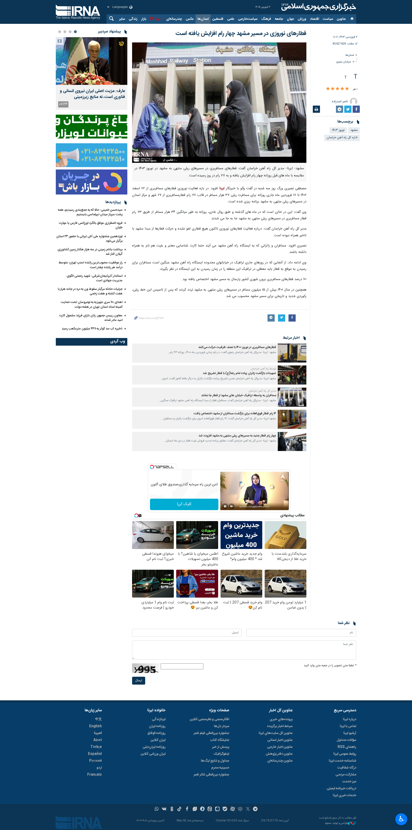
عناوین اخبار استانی (280, 740)
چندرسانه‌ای (174, 19)
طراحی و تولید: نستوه (336, 823)
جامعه (279, 19)
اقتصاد (314, 19)
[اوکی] (172, 809)
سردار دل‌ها (221, 726)
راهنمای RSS (347, 747)
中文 (98, 719)
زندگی (133, 19)
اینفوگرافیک (221, 754)
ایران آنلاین (158, 740)
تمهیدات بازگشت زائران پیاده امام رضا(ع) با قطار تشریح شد (239, 373)
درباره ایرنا (349, 719)
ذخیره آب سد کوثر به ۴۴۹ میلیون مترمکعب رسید (92, 328)
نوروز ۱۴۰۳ (338, 130)
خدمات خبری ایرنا (344, 795)
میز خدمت (349, 781)
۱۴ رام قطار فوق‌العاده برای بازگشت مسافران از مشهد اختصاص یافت (235, 413)
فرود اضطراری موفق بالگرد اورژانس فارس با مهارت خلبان (91, 225)
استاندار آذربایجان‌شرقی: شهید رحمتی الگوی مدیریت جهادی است (95, 278)
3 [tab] (64, 31)
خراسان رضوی (343, 62)
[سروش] (202, 809)
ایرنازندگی (158, 719)
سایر (122, 19)
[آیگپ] (217, 809)
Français (94, 775)
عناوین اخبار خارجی (280, 747)
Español (95, 754)
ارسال (138, 680)
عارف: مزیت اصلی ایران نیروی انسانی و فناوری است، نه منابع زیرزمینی (92, 94)
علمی (230, 19)
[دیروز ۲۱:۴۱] (91, 61)
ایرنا (318, 7)
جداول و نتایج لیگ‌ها (215, 761)
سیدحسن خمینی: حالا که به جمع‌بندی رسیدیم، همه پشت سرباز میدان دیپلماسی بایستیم (90, 212)
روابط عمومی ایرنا (344, 754)
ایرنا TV (154, 19)
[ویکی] (164, 809)
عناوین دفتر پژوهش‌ (279, 754)
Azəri (97, 740)
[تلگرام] (255, 809)
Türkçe (96, 747)
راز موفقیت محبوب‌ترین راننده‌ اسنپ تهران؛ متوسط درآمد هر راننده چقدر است (91, 265)
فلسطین (217, 19)
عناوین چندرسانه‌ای (280, 761)
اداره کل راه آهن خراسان (342, 137)
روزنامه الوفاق (156, 733)
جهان (290, 19)
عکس (190, 19)
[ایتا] (210, 809)
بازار (143, 19)
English (95, 726)
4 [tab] (59, 31)
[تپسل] (151, 467)
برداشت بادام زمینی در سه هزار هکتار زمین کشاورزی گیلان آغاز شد (90, 252)
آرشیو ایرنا (349, 733)
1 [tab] (75, 31)
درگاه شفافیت (346, 768)
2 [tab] (70, 31)
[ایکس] (248, 809)
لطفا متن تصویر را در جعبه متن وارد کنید (330, 665)
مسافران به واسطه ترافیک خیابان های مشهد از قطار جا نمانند (238, 395)
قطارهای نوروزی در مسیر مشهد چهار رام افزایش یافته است (240, 33)
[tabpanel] (91, 73)
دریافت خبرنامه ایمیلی (341, 788)
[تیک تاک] (179, 809)
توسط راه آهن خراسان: (263, 368)
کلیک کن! (184, 504)
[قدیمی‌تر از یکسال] (292, 353)
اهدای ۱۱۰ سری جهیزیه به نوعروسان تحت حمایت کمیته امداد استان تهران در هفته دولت (92, 304)
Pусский (95, 761)
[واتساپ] (157, 809)
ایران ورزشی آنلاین (153, 754)
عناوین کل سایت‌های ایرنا (276, 733)
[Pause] (225, 506)
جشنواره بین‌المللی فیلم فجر (211, 733)
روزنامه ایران (157, 726)
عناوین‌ (341, 19)
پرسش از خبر (220, 747)
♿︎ (401, 819)
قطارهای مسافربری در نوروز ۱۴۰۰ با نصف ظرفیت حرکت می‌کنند (237, 347)
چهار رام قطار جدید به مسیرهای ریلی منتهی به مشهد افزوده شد (237, 435)
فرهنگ (266, 19)
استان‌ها (203, 19)
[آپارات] (232, 809)
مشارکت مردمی (345, 775)
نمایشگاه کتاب (219, 740)
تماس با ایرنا (348, 726)
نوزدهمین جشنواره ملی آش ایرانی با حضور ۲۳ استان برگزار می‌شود (89, 239)
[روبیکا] (240, 809)
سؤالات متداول (346, 740)
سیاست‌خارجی (248, 19)
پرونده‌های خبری (281, 719)
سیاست (328, 19)
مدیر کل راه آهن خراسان (262, 391)
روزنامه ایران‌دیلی (154, 747)
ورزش (302, 19)
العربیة (98, 733)
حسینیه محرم (220, 768)
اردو (99, 768)
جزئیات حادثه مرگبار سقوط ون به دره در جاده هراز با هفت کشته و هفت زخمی (90, 291)
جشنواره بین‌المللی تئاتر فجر (211, 775)
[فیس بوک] (187, 809)
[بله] (225, 809)
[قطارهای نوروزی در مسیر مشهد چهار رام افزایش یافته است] (219, 102)
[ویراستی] (194, 809)
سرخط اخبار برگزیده (280, 726)
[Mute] (232, 506)
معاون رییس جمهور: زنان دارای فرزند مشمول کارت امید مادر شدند (91, 318)
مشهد (353, 130)
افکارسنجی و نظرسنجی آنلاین (209, 719)
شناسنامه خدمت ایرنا (342, 761)
